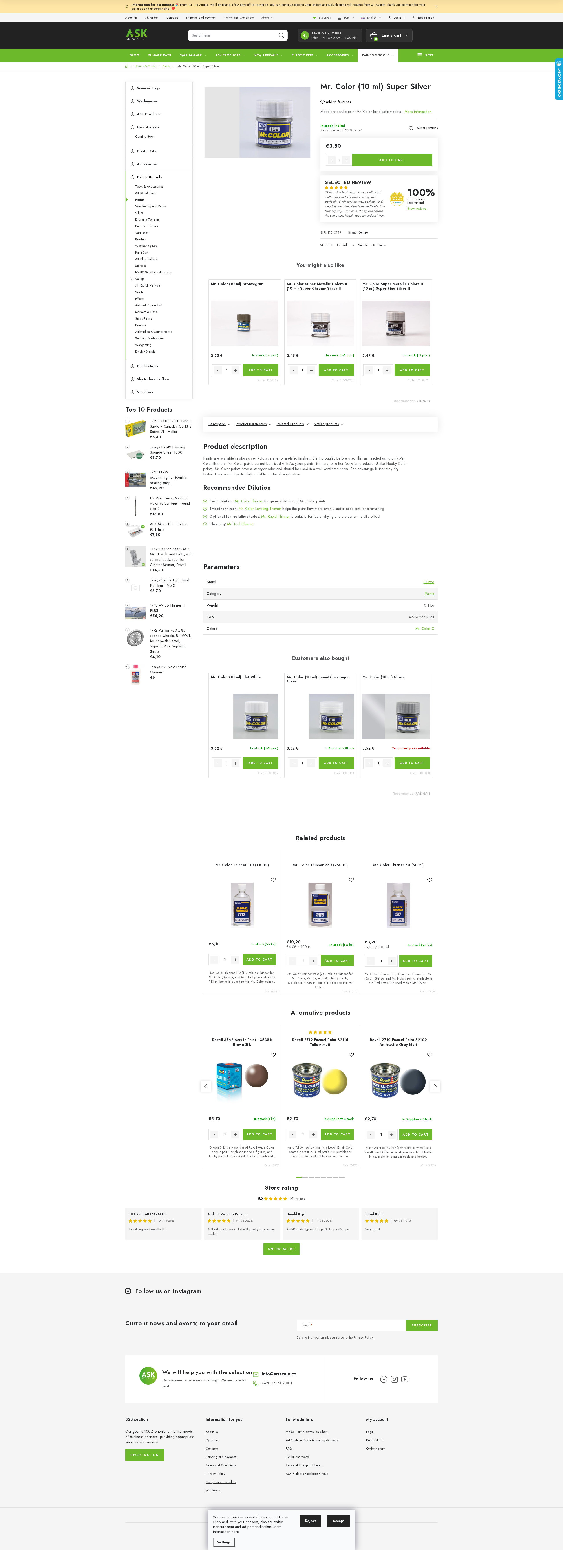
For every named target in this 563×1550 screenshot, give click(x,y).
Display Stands (145, 351)
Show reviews (416, 208)
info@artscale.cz (279, 1374)
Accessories (147, 164)
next (435, 1086)
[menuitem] (134, 55)
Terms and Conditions (239, 17)
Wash (139, 292)
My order (151, 17)
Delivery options (427, 128)
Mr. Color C (424, 628)
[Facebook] (383, 1379)
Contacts (172, 17)
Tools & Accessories (149, 186)
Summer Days (148, 88)
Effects (139, 298)
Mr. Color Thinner (249, 501)
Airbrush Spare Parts (149, 305)
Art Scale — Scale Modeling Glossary (312, 1440)
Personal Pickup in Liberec (304, 1465)
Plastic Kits (146, 151)
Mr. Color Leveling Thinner (260, 508)
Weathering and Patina (151, 206)
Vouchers (145, 392)
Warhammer (147, 101)
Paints (140, 199)
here (235, 1531)
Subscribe (422, 1325)
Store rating (281, 1187)
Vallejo (140, 279)
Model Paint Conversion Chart (306, 1432)
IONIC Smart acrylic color (153, 272)
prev (206, 1086)
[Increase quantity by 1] (346, 160)
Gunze (363, 232)
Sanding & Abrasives (149, 338)
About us (131, 17)
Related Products (290, 424)
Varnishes (141, 232)
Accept (338, 1520)
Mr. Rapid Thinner (275, 516)
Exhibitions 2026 (297, 1457)
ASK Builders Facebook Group (307, 1473)
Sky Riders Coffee (153, 379)
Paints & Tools (149, 177)
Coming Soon (145, 136)
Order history (375, 1448)
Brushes (140, 239)
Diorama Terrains (147, 219)
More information (418, 111)
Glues (139, 213)
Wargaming (143, 345)
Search (281, 35)
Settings (224, 1542)
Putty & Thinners (146, 226)
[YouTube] (404, 1379)
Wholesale (213, 1490)
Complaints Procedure (221, 1482)
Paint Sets (141, 252)
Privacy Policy (363, 1337)
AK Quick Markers (147, 285)
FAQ (289, 1448)
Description (217, 424)
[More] (425, 55)
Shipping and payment (201, 17)
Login (370, 1432)
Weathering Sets (146, 246)
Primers (140, 325)
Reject (310, 1520)
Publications (147, 366)
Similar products (326, 424)
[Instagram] (394, 1379)
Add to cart (392, 160)
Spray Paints (143, 318)
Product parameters (251, 424)
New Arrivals (148, 127)
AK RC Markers (145, 193)
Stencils (140, 265)
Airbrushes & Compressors (153, 331)
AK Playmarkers (146, 259)
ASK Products (149, 114)
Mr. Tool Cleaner (240, 524)
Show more (281, 1249)
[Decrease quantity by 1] (332, 160)
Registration (426, 17)
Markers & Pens (146, 312)
